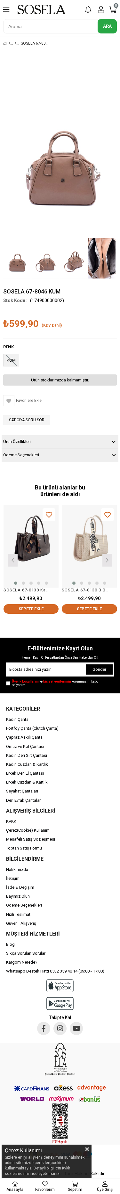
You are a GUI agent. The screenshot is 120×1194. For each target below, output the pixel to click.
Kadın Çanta (17, 719)
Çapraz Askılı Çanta (24, 737)
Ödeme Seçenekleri (21, 454)
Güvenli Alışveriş (21, 923)
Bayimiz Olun (18, 896)
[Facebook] (43, 1028)
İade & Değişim (20, 887)
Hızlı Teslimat (18, 914)
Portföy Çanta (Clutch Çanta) (32, 728)
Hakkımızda (17, 869)
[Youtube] (76, 1028)
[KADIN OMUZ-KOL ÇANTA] (15, 43)
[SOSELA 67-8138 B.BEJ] (89, 546)
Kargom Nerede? (21, 962)
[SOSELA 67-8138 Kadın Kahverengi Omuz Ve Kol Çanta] (31, 546)
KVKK (11, 821)
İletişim (13, 878)
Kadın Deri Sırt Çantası (26, 755)
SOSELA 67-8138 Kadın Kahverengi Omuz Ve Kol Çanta (27, 590)
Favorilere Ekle (49, 514)
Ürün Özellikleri (17, 441)
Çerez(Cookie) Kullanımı (28, 830)
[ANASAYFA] (9, 43)
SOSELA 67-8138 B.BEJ (85, 590)
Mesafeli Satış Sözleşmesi (30, 839)
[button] (16, 583)
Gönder (99, 669)
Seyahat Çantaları (22, 791)
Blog (10, 944)
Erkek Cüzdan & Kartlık (27, 782)
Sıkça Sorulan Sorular (25, 953)
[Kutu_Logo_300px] (60, 1059)
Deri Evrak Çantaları (24, 800)
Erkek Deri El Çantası (25, 773)
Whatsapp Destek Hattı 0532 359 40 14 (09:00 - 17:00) (55, 971)
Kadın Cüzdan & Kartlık (27, 764)
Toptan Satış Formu (24, 848)
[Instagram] (60, 1028)
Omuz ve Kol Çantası (25, 746)
